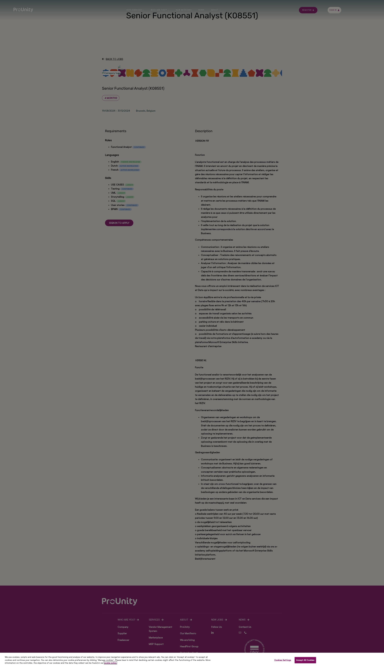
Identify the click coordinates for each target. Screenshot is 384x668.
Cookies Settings (282, 660)
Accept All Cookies (305, 660)
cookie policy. (110, 663)
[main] (192, 660)
